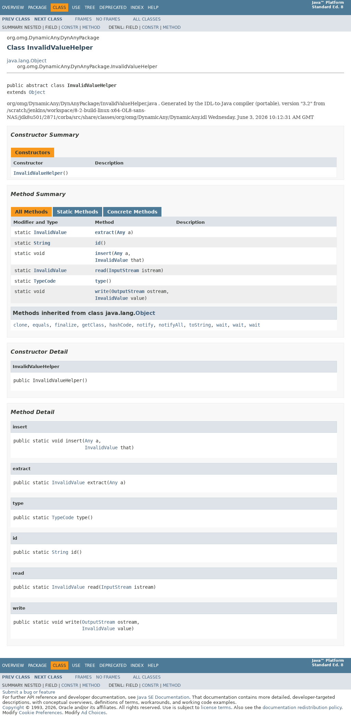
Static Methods (77, 212)
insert (103, 253)
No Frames (108, 19)
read (100, 270)
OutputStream (127, 291)
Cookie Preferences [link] (40, 712)
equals (41, 325)
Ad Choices (93, 712)
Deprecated (112, 7)
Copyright (13, 707)
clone (20, 325)
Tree (90, 7)
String (42, 243)
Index (137, 7)
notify (145, 325)
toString (200, 325)
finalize (65, 325)
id (97, 243)
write (102, 291)
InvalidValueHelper (38, 173)
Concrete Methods (132, 212)
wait (221, 325)
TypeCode (45, 281)
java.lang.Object (26, 60)
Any (121, 232)
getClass (93, 325)
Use (76, 7)
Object (37, 92)
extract (104, 232)
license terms (216, 707)
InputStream (124, 270)
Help (153, 7)
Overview (13, 7)
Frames (83, 19)
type (100, 281)
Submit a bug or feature (28, 692)
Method (91, 27)
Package (37, 7)
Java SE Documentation (163, 697)
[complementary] (40, 712)
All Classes (147, 19)
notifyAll (171, 325)
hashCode (120, 325)
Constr (69, 27)
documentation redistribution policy (302, 707)
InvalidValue (50, 232)
